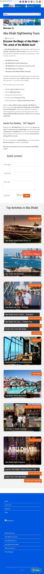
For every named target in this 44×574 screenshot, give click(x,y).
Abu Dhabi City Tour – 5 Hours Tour (18, 322)
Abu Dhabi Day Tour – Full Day (16, 307)
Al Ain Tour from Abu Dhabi (15, 329)
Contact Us (8, 505)
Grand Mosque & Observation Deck (18, 362)
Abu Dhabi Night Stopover (15, 462)
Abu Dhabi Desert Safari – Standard (19, 314)
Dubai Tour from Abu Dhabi (15, 477)
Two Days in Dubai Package (16, 429)
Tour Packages (9, 552)
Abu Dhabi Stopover (11, 540)
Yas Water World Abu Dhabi (15, 395)
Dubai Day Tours (10, 533)
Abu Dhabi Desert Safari (12, 544)
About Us (7, 508)
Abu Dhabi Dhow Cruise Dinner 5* (18, 240)
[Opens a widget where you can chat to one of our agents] (36, 570)
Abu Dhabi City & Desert (14, 274)
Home (6, 501)
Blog (6, 512)
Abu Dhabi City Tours (11, 537)
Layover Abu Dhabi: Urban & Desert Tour (20, 469)
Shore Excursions (10, 548)
